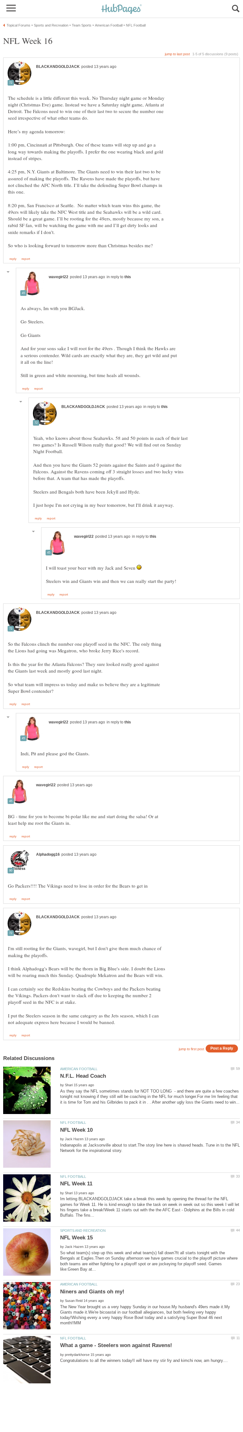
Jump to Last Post (177, 54)
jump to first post (191, 1049)
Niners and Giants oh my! (92, 1292)
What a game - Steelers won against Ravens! (116, 1345)
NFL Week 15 (76, 1238)
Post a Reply (221, 1048)
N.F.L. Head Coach (83, 1076)
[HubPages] (121, 9)
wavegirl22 (58, 277)
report (26, 259)
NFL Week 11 (76, 1184)
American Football (78, 1069)
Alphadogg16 (48, 854)
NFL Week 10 (76, 1130)
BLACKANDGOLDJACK (58, 66)
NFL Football (73, 1122)
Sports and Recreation (83, 1230)
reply (12, 259)
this (127, 277)
